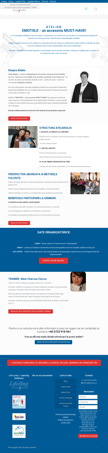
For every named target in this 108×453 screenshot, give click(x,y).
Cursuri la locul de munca (65, 404)
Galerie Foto (65, 392)
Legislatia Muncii (33, 1)
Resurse (53, 1)
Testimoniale (65, 387)
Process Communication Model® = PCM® (20, 8)
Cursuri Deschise (65, 398)
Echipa (11, 1)
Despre (4, 1)
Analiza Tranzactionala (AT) (20, 5)
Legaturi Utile (20, 1)
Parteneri (45, 1)
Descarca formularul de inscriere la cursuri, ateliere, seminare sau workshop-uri (55, 363)
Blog (65, 381)
